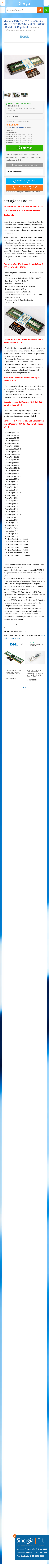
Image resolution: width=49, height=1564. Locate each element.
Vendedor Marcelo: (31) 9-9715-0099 (32, 1549)
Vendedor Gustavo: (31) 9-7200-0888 (32, 1552)
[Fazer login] (2, 10)
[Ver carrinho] (46, 10)
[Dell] (24, 37)
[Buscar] (40, 10)
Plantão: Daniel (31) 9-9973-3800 (30, 1556)
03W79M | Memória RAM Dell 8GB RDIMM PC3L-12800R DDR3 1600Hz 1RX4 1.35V (14, 673)
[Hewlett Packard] (35, 644)
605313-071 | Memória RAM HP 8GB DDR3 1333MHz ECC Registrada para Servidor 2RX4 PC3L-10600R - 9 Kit (35, 673)
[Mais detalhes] (14, 658)
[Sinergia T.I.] (24, 4)
